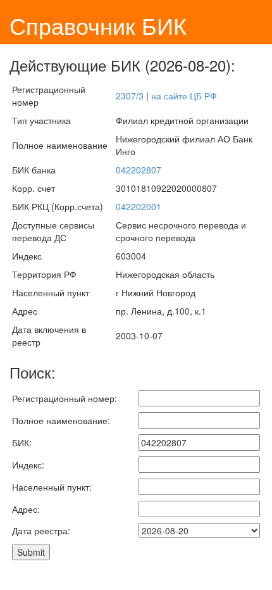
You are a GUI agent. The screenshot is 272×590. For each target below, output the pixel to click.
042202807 (138, 169)
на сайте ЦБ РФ (184, 95)
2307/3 (130, 95)
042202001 (138, 206)
